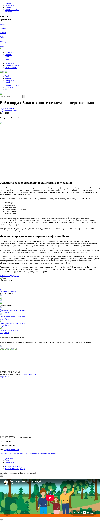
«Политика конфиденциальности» (42, 454)
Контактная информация (15, 469)
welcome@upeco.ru (19, 454)
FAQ (7, 57)
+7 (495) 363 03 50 (11, 450)
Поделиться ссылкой (8, 111)
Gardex (8, 76)
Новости (8, 55)
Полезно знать (11, 68)
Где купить (9, 5)
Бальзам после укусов (9, 330)
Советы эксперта (12, 10)
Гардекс (8, 460)
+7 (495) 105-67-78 (28, 374)
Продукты (9, 458)
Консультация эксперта (14, 466)
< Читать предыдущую (9, 276)
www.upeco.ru (5, 454)
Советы (8, 7)
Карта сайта (5, 377)
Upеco (7, 59)
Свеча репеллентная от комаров (13, 324)
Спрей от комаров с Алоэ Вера (13, 317)
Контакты (9, 12)
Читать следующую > (9, 291)
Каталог (8, 3)
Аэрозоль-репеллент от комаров (13, 310)
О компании (10, 52)
